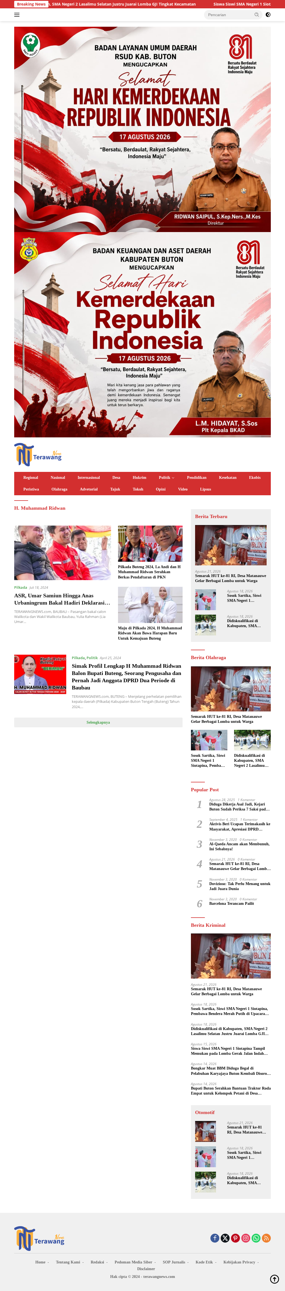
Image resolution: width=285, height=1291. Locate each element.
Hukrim (139, 477)
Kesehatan (228, 477)
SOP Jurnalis (174, 1262)
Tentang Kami (68, 1262)
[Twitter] (225, 1238)
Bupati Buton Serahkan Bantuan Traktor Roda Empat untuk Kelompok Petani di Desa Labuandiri (231, 1091)
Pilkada (20, 587)
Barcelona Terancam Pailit (231, 903)
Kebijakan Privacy (239, 1262)
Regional (30, 477)
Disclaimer (146, 1269)
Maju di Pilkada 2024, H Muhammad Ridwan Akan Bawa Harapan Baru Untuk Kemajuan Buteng (150, 633)
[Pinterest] (235, 1238)
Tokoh (138, 489)
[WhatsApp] (256, 1238)
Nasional (58, 477)
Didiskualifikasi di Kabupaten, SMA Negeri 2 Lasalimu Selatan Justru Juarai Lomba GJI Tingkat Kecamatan (245, 624)
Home (40, 1262)
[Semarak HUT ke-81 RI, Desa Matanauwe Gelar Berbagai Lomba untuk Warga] (231, 545)
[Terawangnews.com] (38, 454)
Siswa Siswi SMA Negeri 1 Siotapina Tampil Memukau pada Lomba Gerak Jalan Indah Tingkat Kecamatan (228, 1051)
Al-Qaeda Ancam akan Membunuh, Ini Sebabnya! (239, 846)
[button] (256, 14)
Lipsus (205, 489)
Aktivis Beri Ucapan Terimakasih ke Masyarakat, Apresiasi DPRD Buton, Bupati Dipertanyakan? (239, 827)
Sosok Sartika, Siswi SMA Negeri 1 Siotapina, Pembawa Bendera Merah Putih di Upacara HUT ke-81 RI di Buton (246, 598)
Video (183, 489)
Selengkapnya (98, 722)
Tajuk (115, 489)
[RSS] (266, 1238)
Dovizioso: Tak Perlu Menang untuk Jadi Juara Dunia (240, 886)
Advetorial (89, 489)
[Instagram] (245, 1238)
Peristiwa (31, 489)
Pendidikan (197, 477)
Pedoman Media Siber (133, 1262)
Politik (164, 477)
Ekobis (255, 477)
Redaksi (97, 1262)
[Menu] (18, 14)
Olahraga (59, 489)
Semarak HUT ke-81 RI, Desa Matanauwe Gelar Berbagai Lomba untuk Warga (230, 578)
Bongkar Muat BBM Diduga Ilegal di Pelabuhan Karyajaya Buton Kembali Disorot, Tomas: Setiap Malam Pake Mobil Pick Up (230, 1071)
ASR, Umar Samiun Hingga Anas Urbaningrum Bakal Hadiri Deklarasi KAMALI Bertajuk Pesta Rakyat (59, 602)
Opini (161, 489)
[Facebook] (214, 1238)
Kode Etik (204, 1262)
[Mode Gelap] (268, 14)
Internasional (89, 477)
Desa (116, 477)
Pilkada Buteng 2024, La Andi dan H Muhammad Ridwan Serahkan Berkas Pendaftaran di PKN (149, 572)
